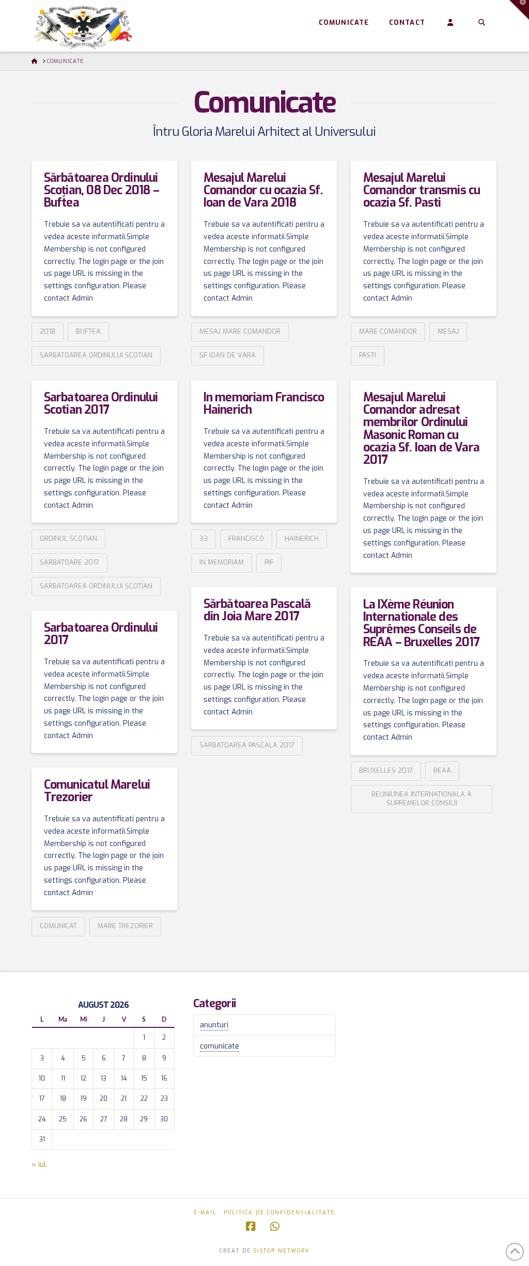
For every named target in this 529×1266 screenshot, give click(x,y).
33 (203, 538)
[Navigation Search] (481, 23)
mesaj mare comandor (240, 331)
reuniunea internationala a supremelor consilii (421, 798)
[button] (519, 10)
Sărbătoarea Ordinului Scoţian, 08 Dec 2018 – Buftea (101, 190)
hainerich (302, 538)
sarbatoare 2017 (69, 562)
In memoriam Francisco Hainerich (264, 403)
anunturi (214, 1025)
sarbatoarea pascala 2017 (246, 745)
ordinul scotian (68, 538)
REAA (442, 770)
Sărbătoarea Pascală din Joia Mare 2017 (257, 610)
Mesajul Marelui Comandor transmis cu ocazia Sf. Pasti (421, 190)
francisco (246, 538)
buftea (88, 331)
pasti (367, 355)
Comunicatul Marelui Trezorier (97, 791)
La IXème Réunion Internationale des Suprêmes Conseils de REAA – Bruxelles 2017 (421, 623)
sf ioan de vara (227, 355)
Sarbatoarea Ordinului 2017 (101, 634)
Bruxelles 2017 (386, 770)
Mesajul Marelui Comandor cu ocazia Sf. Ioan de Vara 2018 (263, 190)
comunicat (58, 925)
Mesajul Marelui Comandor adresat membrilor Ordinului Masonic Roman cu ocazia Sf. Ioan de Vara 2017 (421, 428)
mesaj (448, 331)
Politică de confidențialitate (279, 1212)
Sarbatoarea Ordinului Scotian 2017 (101, 403)
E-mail (205, 1212)
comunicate (219, 1046)
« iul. (40, 1164)
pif (268, 562)
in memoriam (221, 562)
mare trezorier (125, 925)
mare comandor (388, 331)
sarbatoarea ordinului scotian (96, 355)
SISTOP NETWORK (281, 1250)
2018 (47, 331)
